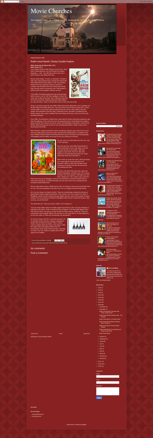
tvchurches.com (36, 416)
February (102, 356)
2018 (99, 304)
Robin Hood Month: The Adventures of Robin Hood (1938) (110, 330)
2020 (99, 300)
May (101, 348)
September (103, 339)
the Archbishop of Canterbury (71, 123)
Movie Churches (51, 10)
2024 (99, 290)
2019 (99, 302)
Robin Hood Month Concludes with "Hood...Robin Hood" (109, 312)
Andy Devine (38, 243)
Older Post (87, 333)
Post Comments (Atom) (44, 336)
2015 (99, 366)
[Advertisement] (60, 315)
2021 (99, 297)
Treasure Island (49, 100)
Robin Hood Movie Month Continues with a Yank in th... (109, 322)
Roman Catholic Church (61, 243)
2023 (99, 292)
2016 (99, 364)
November (103, 309)
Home (60, 333)
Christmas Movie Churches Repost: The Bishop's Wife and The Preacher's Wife (114, 136)
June (101, 346)
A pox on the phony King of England (57, 209)
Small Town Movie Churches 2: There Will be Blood (113, 251)
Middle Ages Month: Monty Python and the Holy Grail (113, 198)
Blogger (84, 424)
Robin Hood (53, 186)
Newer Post (34, 333)
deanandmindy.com (37, 414)
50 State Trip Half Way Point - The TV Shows (114, 161)
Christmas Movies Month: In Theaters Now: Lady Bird (114, 186)
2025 (99, 287)
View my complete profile (103, 280)
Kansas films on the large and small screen (113, 149)
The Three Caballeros (52, 96)
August (102, 341)
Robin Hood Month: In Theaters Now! (109, 319)
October (102, 336)
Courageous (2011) (111, 210)
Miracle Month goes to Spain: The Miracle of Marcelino (112, 224)
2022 (99, 295)
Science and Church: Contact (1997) (112, 174)
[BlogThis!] (57, 240)
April (101, 351)
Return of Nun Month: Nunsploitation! (112, 237)
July (101, 344)
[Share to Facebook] (61, 240)
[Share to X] (59, 240)
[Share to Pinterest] (63, 240)
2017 (99, 361)
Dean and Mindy (113, 268)
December (103, 307)
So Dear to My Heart (44, 98)
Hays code (45, 243)
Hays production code (83, 119)
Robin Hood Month (104, 333)
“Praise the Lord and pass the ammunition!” (57, 215)
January (102, 358)
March (101, 353)
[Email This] (55, 240)
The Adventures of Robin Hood (48, 119)
